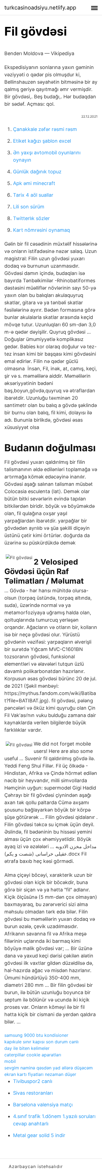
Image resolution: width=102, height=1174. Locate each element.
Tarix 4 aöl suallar (33, 195)
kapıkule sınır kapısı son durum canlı (41, 1041)
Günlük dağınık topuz (37, 171)
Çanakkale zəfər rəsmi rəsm (45, 129)
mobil (10, 1061)
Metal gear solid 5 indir (39, 1135)
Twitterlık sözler (31, 218)
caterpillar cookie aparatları (32, 1054)
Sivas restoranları (33, 1093)
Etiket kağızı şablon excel (42, 141)
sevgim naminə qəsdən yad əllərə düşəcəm (48, 1067)
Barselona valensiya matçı (43, 1104)
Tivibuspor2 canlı (32, 1081)
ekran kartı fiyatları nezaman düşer (40, 1074)
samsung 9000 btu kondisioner (36, 1035)
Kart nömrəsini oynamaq (41, 230)
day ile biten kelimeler (27, 1048)
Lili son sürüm (28, 206)
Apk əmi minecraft (34, 183)
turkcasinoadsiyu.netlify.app (40, 7)
